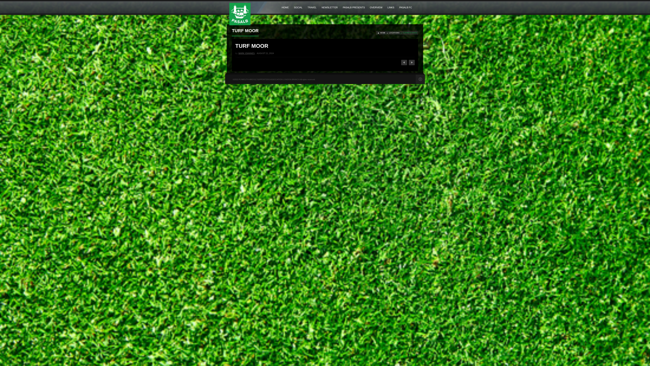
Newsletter (330, 7)
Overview (376, 7)
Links (390, 7)
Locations (394, 33)
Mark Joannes (247, 53)
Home (285, 7)
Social (298, 7)
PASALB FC (405, 7)
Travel (312, 7)
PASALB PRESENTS (354, 7)
